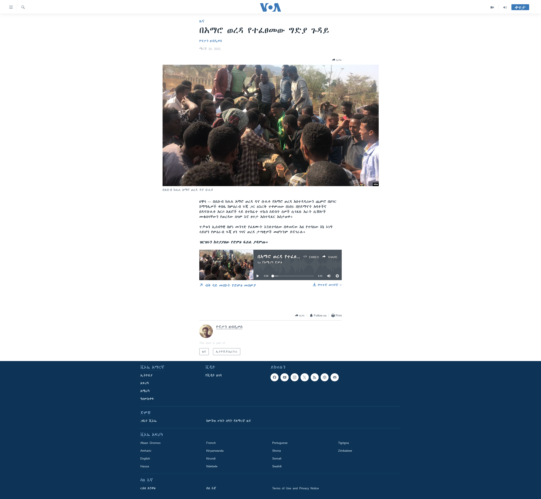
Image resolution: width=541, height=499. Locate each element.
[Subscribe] (335, 377)
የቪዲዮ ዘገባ (213, 375)
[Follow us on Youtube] (284, 377)
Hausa (144, 466)
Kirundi (211, 458)
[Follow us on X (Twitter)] (305, 377)
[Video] (492, 7)
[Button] (337, 59)
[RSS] (315, 377)
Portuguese (280, 443)
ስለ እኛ (211, 488)
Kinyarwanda (215, 451)
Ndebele (211, 466)
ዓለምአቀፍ (147, 399)
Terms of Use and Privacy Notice (295, 488)
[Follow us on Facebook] (274, 377)
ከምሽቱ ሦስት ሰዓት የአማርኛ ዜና (228, 421)
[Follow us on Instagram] (295, 377)
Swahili (276, 466)
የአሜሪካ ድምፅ (272, 262)
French (211, 443)
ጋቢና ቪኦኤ (148, 421)
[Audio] (505, 7)
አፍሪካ (144, 383)
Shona (276, 451)
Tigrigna (343, 443)
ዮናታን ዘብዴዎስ (210, 41)
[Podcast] (325, 377)
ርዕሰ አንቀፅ (148, 488)
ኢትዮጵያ (146, 375)
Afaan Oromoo (150, 443)
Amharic (145, 451)
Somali (276, 458)
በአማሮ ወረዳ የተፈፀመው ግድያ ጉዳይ (294, 256)
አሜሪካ (145, 391)
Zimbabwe (345, 451)
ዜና (202, 21)
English (145, 458)
